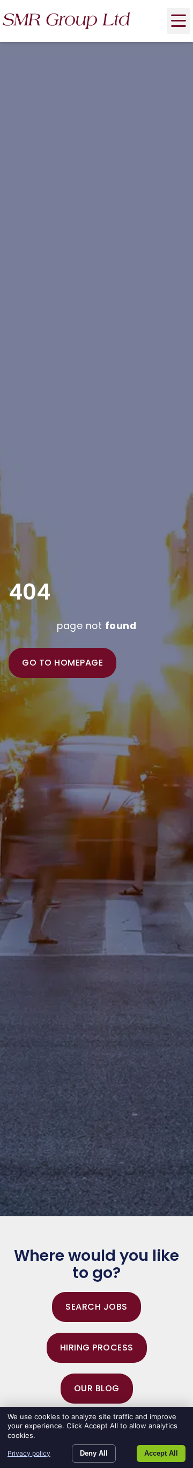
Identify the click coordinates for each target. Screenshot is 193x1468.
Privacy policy (29, 1453)
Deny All (94, 1453)
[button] (178, 21)
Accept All (161, 1453)
